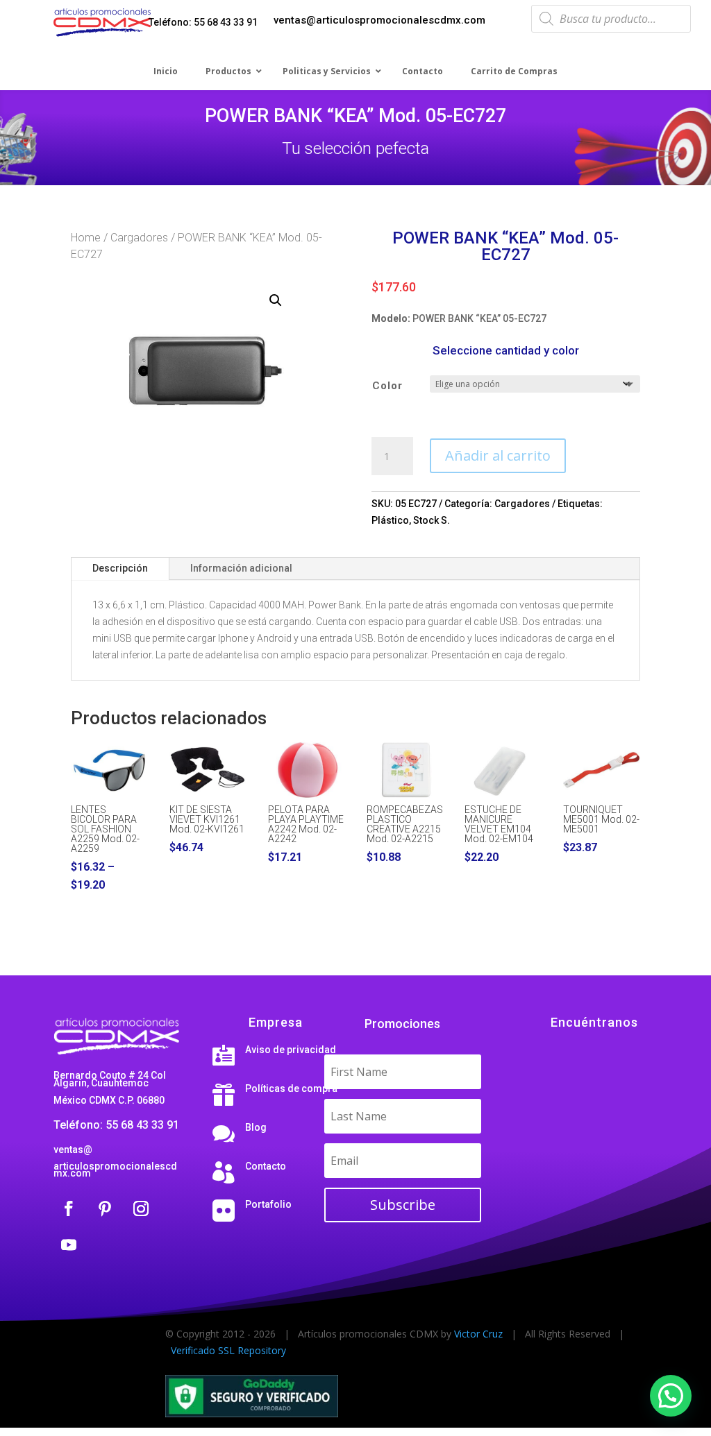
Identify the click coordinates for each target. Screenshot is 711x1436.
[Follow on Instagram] (141, 1208)
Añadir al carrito (498, 455)
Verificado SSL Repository (228, 1350)
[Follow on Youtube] (68, 1244)
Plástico (390, 520)
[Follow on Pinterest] (105, 1208)
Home (86, 237)
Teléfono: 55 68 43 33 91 (203, 22)
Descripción (120, 568)
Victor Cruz (478, 1333)
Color (387, 385)
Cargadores (139, 237)
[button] (275, 300)
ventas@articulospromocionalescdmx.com (379, 20)
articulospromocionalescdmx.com (115, 1170)
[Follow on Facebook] (68, 1208)
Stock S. (431, 520)
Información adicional (241, 568)
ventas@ (72, 1149)
